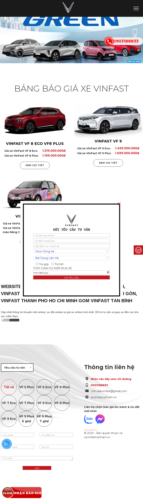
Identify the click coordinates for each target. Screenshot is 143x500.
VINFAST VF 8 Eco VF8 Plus (35, 143)
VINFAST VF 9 (108, 141)
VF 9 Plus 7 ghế (44, 419)
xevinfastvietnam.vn (104, 397)
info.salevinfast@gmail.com (109, 391)
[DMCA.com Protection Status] (71, 320)
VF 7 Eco (9, 403)
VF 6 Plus (62, 387)
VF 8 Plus (62, 403)
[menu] (136, 8)
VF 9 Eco (9, 419)
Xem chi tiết (35, 165)
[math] (138, 250)
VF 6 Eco (44, 387)
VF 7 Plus (26, 403)
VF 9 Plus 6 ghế (26, 419)
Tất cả (9, 387)
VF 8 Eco (44, 403)
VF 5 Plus (26, 387)
